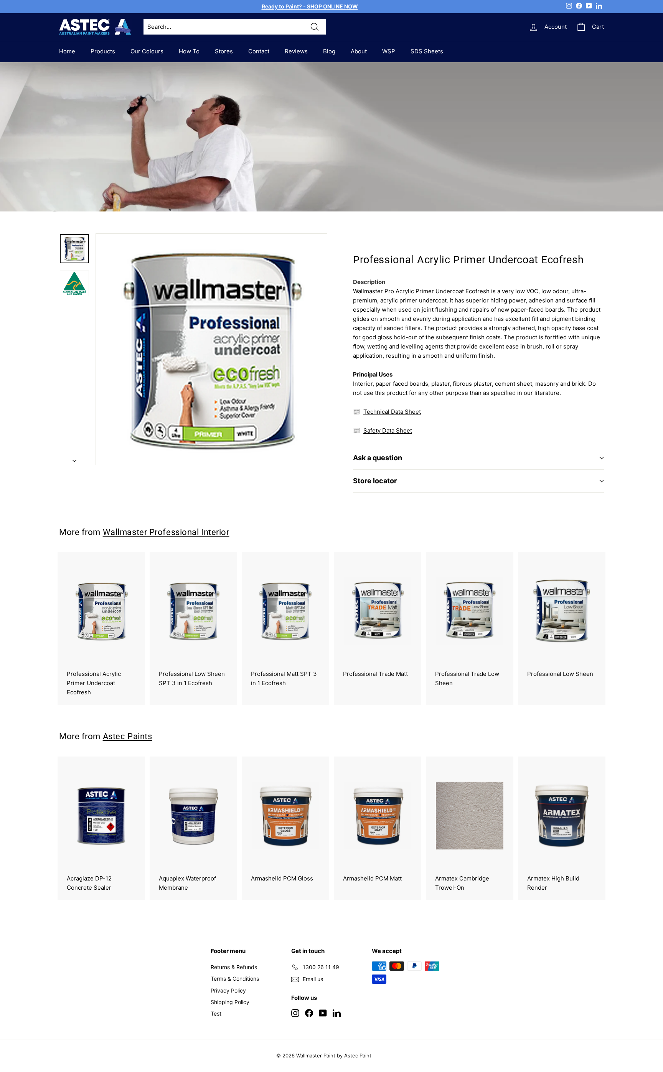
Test (216, 1013)
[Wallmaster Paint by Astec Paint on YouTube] (323, 1012)
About (359, 51)
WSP (388, 51)
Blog (329, 51)
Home (67, 51)
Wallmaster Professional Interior (166, 532)
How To (189, 51)
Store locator (375, 481)
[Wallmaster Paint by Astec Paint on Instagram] (295, 1012)
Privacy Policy (228, 990)
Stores (224, 51)
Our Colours (146, 51)
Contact (258, 51)
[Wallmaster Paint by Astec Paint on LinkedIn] (337, 1012)
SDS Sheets (427, 51)
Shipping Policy (230, 1002)
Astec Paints (127, 736)
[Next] (74, 458)
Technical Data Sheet (392, 411)
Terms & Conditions (235, 978)
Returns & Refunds (234, 967)
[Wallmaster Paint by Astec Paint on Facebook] (309, 1012)
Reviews (296, 51)
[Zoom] (211, 349)
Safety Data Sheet (387, 430)
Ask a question (377, 458)
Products (103, 51)
